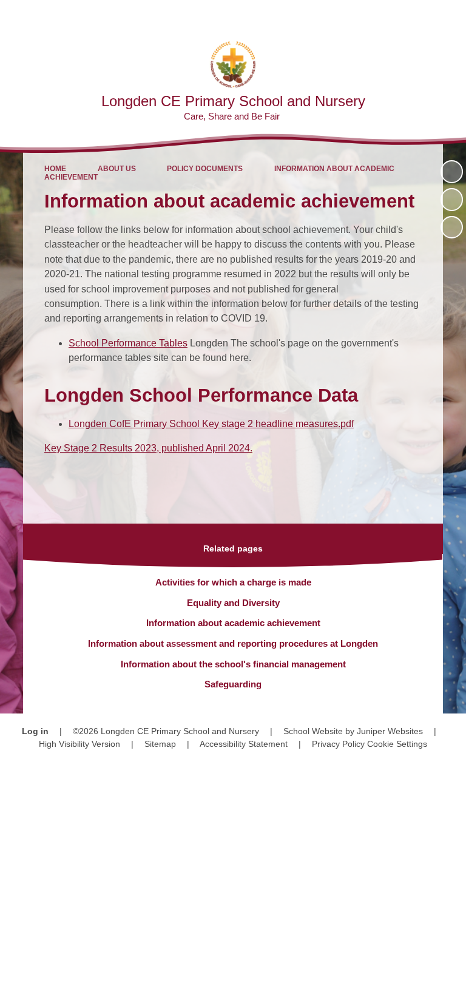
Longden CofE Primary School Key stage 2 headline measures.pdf (211, 424)
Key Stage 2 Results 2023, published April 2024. (148, 448)
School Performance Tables (128, 343)
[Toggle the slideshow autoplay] (452, 171)
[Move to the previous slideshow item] (452, 199)
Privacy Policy (338, 744)
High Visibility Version (79, 744)
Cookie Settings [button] (397, 744)
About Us (117, 168)
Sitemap (160, 744)
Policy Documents (205, 168)
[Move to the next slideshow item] (452, 227)
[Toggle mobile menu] (450, 15)
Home (55, 168)
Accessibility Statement (244, 744)
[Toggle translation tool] (386, 15)
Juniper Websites (390, 731)
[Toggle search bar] (417, 15)
